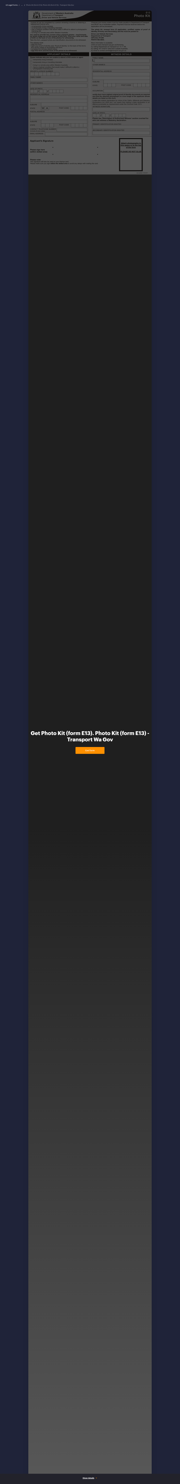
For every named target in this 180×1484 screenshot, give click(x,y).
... (22, 5)
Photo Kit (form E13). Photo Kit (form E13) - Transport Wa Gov (50, 5)
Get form (90, 750)
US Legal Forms (12, 5)
